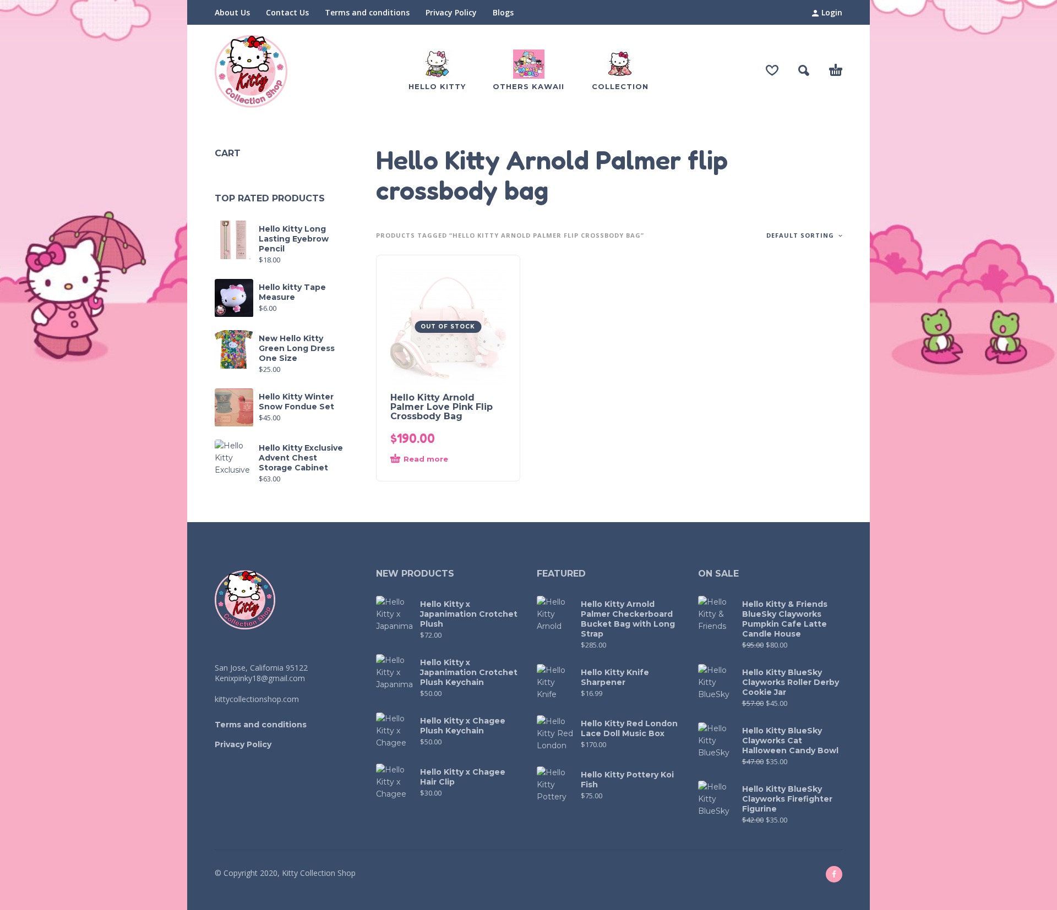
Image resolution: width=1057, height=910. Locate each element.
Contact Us (287, 12)
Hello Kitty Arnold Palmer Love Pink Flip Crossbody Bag (441, 406)
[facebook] (834, 874)
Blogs (503, 12)
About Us (232, 12)
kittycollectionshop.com (257, 699)
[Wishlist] (772, 70)
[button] (803, 70)
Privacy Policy (451, 12)
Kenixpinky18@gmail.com (260, 678)
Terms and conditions (367, 12)
